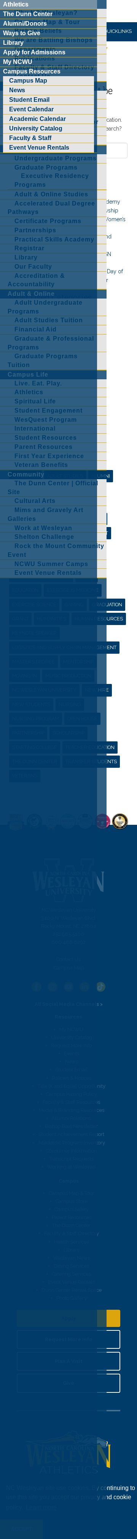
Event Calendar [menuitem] (31, 109)
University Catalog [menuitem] (35, 128)
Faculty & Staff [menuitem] (30, 138)
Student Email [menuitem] (29, 99)
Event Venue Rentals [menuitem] (39, 147)
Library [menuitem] (13, 42)
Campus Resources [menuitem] (32, 71)
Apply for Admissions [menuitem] (34, 52)
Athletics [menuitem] (16, 4)
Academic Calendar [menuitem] (37, 119)
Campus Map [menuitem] (28, 80)
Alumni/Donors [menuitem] (25, 23)
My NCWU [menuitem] (17, 62)
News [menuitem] (17, 90)
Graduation (107, 604)
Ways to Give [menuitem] (21, 33)
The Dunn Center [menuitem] (28, 14)
